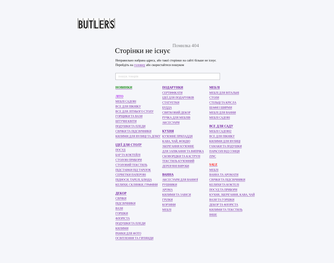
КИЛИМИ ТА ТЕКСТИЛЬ (225, 209)
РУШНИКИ (169, 184)
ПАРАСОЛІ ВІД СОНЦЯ (224, 151)
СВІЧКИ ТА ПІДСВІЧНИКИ (133, 131)
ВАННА (168, 174)
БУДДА (167, 107)
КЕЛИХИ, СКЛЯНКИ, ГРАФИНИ (136, 184)
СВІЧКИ (120, 198)
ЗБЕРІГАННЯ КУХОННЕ (178, 146)
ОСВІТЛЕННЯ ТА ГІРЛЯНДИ (134, 238)
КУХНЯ (168, 131)
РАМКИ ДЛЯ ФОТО (128, 233)
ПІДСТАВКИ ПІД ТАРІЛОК (133, 170)
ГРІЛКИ (167, 199)
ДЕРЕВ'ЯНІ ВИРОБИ (175, 166)
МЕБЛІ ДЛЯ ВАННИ (222, 112)
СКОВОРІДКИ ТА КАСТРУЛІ (181, 156)
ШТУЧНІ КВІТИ (126, 121)
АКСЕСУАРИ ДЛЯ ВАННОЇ (180, 179)
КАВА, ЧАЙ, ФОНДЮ (176, 141)
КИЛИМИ (121, 228)
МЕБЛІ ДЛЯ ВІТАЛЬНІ (224, 92)
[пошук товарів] (216, 76)
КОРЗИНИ (169, 204)
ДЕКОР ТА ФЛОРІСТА (223, 204)
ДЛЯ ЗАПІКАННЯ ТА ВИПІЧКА (183, 151)
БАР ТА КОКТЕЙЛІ (127, 155)
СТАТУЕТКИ (170, 102)
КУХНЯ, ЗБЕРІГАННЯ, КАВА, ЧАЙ (232, 194)
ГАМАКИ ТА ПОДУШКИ (225, 146)
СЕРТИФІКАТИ (172, 92)
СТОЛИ (214, 97)
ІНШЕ (213, 214)
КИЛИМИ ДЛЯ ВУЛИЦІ (224, 141)
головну (139, 65)
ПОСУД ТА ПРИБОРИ (223, 189)
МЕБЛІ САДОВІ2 (220, 131)
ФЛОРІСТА (122, 218)
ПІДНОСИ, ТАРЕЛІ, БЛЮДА (133, 179)
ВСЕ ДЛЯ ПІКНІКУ (128, 106)
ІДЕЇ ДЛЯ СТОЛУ (128, 145)
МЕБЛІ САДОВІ (125, 101)
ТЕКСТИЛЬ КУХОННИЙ (178, 161)
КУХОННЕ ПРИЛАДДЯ (177, 136)
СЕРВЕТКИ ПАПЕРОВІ (130, 174)
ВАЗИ (119, 208)
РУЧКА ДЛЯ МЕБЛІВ (176, 117)
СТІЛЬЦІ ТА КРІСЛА (222, 102)
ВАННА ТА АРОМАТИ (223, 174)
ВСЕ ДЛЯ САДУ (221, 126)
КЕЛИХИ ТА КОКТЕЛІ (224, 184)
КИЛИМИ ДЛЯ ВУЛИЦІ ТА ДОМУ (137, 136)
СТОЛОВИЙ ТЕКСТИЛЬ (131, 165)
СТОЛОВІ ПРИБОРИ (128, 160)
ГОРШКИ (121, 213)
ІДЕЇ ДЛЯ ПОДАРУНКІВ (178, 97)
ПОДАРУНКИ (172, 87)
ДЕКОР (121, 193)
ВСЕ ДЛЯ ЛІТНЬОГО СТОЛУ (134, 111)
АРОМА (167, 189)
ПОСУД (120, 150)
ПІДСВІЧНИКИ (125, 203)
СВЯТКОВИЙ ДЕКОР (176, 112)
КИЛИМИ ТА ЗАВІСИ (176, 194)
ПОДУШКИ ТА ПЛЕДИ (130, 126)
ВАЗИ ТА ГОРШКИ (221, 199)
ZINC (212, 156)
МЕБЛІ (166, 209)
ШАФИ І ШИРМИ (220, 107)
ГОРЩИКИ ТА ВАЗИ (128, 116)
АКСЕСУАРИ (170, 122)
